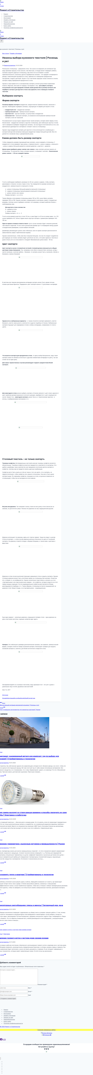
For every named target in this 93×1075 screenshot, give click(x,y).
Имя (30, 988)
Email (30, 991)
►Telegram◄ (47, 1035)
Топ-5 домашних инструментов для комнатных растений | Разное (20, 708)
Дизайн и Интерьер (9, 20)
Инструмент (7, 18)
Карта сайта (7, 26)
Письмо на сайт (8, 22)
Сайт (29, 995)
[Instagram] (5, 1040)
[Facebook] (1, 1040)
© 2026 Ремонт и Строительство (10, 1026)
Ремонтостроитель (9, 65)
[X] (3, 1040)
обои (25, 698)
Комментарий (42, 984)
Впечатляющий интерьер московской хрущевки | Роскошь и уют (19, 704)
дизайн (4, 698)
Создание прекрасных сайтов (46, 1030)
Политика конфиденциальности (13, 27)
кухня (16, 698)
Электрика (6, 934)
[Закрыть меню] (0, 1058)
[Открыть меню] (1, 40)
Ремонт (6, 14)
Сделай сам (31, 698)
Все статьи (5, 53)
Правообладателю (9, 24)
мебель (20, 698)
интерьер (10, 698)
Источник (5, 695)
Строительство (8, 16)
